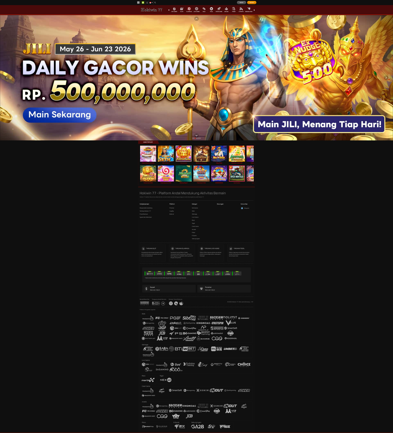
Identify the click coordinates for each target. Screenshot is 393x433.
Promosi (171, 208)
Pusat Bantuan (144, 214)
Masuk (241, 2)
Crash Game (219, 11)
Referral (171, 214)
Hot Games (174, 11)
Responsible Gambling (146, 208)
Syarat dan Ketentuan (146, 217)
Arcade (226, 11)
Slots (181, 11)
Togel (211, 11)
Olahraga (189, 11)
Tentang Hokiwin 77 (145, 211)
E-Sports (241, 11)
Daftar (252, 2)
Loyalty (171, 211)
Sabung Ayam (248, 11)
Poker (233, 11)
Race (204, 11)
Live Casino (197, 11)
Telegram (246, 208)
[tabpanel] (196, 77)
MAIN (149, 153)
